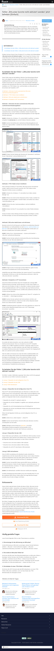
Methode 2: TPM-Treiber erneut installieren (13, 95)
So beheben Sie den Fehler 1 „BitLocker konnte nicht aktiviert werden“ (22, 48)
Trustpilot (3, 632)
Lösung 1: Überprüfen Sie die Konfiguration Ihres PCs (16, 380)
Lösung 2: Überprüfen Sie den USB (11, 382)
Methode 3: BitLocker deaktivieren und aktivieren (15, 97)
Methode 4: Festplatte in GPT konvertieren (13, 99)
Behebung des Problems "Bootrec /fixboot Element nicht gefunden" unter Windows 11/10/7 (30, 585)
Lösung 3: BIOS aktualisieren (10, 384)
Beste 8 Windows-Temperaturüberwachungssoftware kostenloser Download (31, 598)
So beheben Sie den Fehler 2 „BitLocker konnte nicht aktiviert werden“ (22, 50)
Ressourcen (4, 618)
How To (6, 4)
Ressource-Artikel (14, 4)
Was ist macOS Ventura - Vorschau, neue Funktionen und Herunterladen (10, 598)
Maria (6, 20)
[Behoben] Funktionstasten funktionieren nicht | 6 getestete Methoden (10, 585)
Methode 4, (23, 425)
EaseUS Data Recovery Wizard (26, 511)
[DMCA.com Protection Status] (29, 638)
